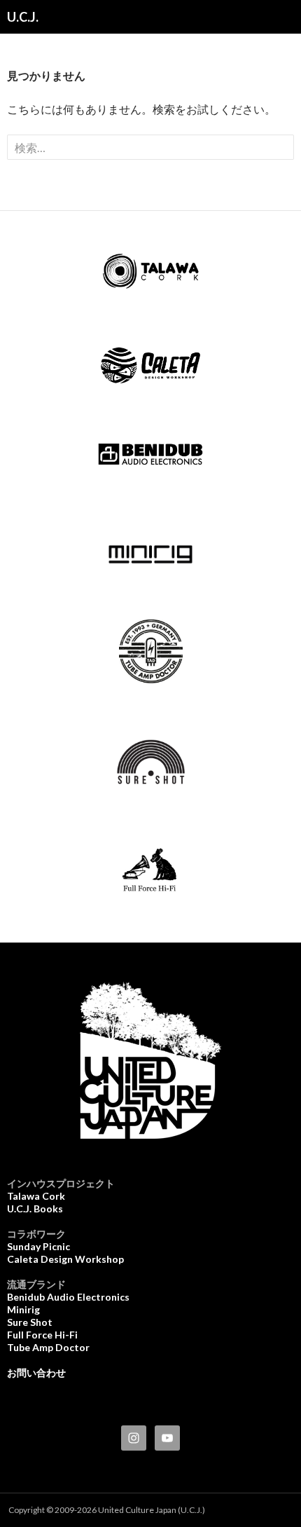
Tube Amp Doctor (48, 1347)
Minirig (23, 1309)
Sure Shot (29, 1322)
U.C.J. (22, 17)
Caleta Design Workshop (65, 1259)
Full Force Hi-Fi (42, 1335)
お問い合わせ (36, 1372)
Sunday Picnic (38, 1246)
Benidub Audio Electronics (68, 1297)
